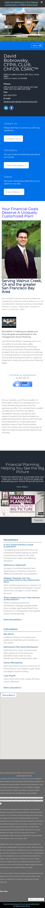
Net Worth (9, 634)
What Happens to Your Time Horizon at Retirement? (22, 598)
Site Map (4, 891)
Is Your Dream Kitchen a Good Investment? (18, 546)
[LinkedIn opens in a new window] (6, 108)
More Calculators (13, 688)
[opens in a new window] (22, 384)
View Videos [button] (12, 192)
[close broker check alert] (42, 2)
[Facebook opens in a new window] (11, 108)
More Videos (22, 487)
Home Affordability (13, 663)
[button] (37, 45)
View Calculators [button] (15, 165)
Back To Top (35, 899)
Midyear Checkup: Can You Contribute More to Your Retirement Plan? (22, 580)
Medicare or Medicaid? (15, 565)
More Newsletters (13, 619)
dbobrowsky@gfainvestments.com (21, 101)
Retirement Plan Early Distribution (21, 647)
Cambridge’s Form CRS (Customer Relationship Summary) (18, 778)
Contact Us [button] (12, 139)
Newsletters (11, 539)
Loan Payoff (9, 676)
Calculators (11, 629)
